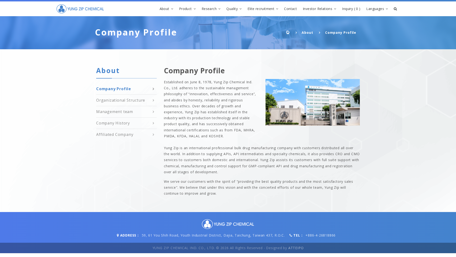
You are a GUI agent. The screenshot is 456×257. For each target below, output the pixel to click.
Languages (375, 8)
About (164, 8)
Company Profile (340, 32)
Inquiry (351, 8)
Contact (290, 8)
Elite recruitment (260, 8)
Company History (113, 123)
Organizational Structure (120, 100)
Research (209, 8)
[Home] (80, 8)
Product (185, 8)
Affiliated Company (114, 134)
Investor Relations (317, 8)
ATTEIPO (296, 248)
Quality (232, 8)
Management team (114, 111)
